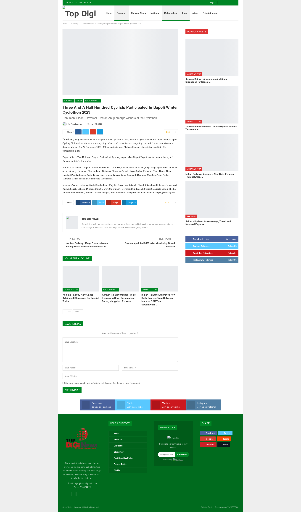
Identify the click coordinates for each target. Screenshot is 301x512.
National (154, 13)
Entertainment (210, 13)
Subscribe (182, 454)
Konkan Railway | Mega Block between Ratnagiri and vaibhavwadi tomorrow (87, 244)
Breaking (121, 13)
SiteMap (117, 470)
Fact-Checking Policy (123, 458)
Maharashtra (170, 13)
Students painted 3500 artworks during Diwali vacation (150, 244)
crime (195, 13)
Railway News (138, 13)
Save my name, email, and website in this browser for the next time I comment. (102, 383)
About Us (118, 439)
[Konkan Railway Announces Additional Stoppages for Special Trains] (81, 278)
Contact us (119, 445)
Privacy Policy (120, 464)
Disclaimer (119, 451)
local (184, 13)
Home (109, 13)
